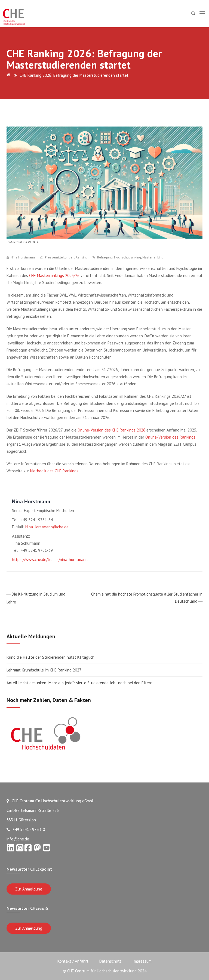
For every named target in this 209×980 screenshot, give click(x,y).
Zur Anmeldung (28, 889)
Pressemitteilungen (59, 257)
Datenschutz (110, 961)
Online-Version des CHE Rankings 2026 (111, 430)
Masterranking (153, 257)
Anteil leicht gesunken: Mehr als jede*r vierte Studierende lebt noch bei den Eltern (79, 682)
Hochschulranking (127, 257)
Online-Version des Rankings (170, 437)
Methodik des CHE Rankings (54, 470)
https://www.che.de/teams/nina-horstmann (50, 559)
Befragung (105, 257)
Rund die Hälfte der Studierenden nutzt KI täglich (50, 657)
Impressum (142, 961)
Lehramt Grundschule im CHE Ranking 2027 (44, 670)
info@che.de (18, 839)
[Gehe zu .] (9, 75)
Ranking (82, 257)
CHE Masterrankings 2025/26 (54, 275)
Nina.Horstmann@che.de (47, 526)
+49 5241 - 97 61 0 (29, 829)
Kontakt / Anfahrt (72, 961)
